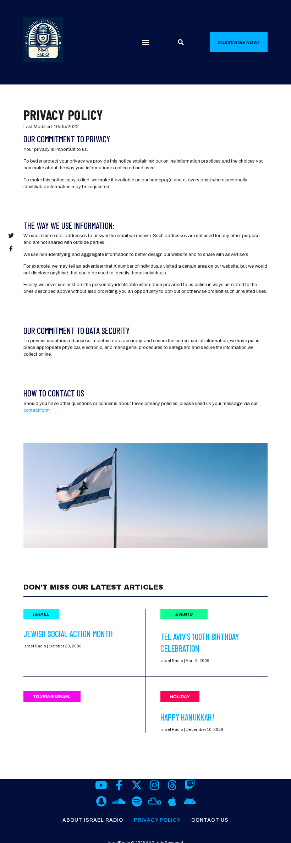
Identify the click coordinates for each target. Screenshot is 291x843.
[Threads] (172, 785)
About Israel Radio (92, 820)
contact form (36, 410)
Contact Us (210, 820)
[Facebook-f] (119, 785)
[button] (145, 42)
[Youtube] (101, 785)
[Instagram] (154, 785)
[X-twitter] (136, 785)
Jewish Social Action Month (68, 634)
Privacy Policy (157, 820)
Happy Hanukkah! (187, 717)
